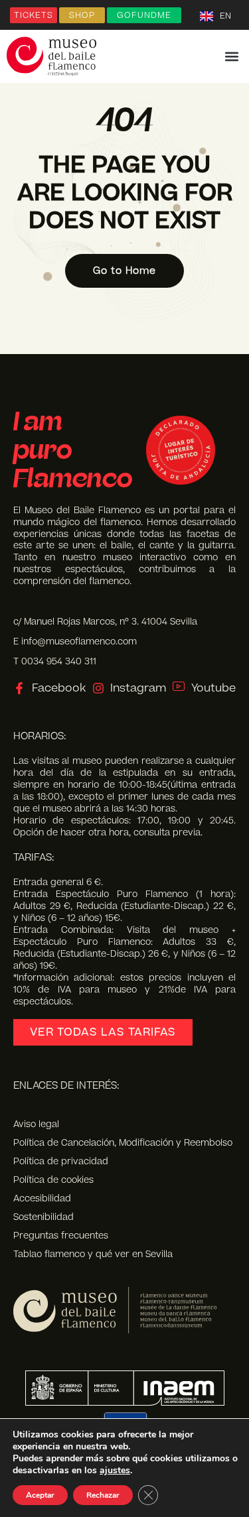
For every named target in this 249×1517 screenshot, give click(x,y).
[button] (231, 57)
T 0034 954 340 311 (54, 661)
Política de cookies (53, 1180)
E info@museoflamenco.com (75, 641)
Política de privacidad (60, 1162)
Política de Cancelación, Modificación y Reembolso (122, 1143)
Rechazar (103, 1495)
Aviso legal (36, 1124)
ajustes (115, 1471)
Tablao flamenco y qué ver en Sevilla (93, 1254)
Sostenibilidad (43, 1217)
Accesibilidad (42, 1199)
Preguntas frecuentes (60, 1236)
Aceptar (40, 1495)
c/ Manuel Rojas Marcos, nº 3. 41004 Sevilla (105, 621)
